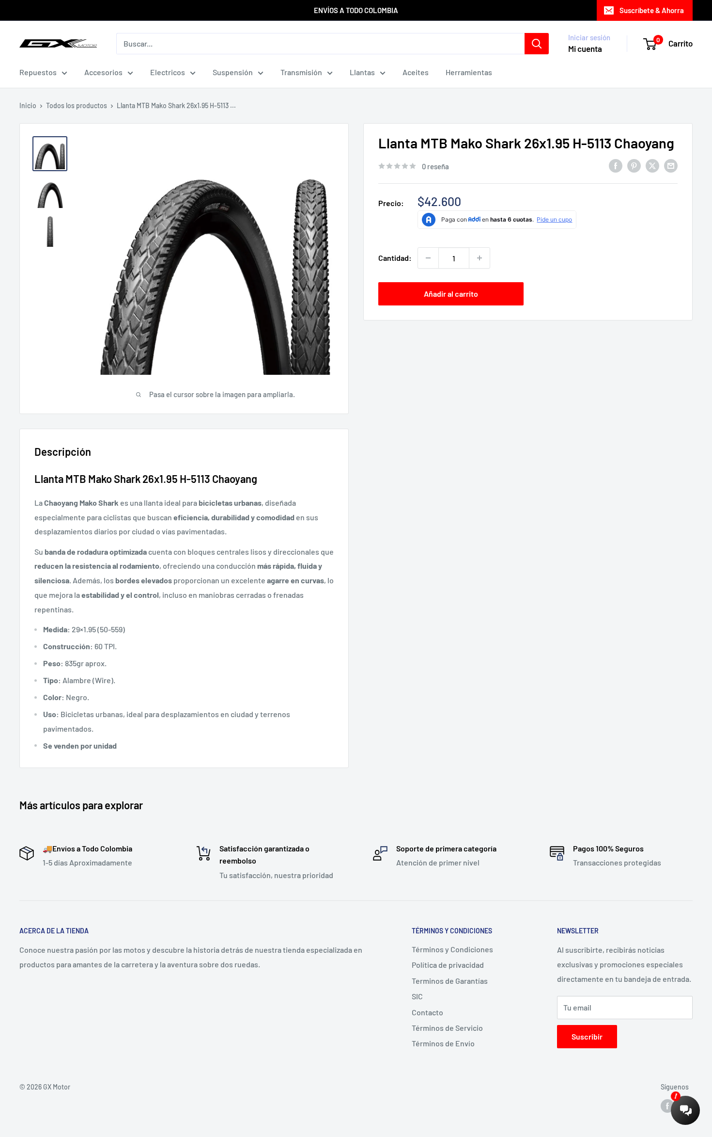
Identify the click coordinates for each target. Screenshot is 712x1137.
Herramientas (469, 72)
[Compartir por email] (671, 165)
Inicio (27, 105)
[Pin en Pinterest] (634, 165)
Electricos (167, 72)
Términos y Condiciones (452, 949)
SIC (417, 996)
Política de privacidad (448, 964)
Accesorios (103, 72)
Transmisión (301, 72)
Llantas (362, 72)
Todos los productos (76, 105)
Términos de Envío (443, 1043)
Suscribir (587, 1036)
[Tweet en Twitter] (652, 165)
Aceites (415, 72)
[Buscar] (537, 43)
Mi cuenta (585, 48)
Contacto (427, 1012)
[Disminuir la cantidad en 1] (428, 258)
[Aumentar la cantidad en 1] (479, 258)
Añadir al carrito (451, 293)
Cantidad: (395, 257)
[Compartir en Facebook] (615, 165)
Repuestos (38, 72)
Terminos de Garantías (450, 980)
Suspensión (233, 72)
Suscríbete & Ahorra (651, 10)
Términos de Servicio (447, 1027)
